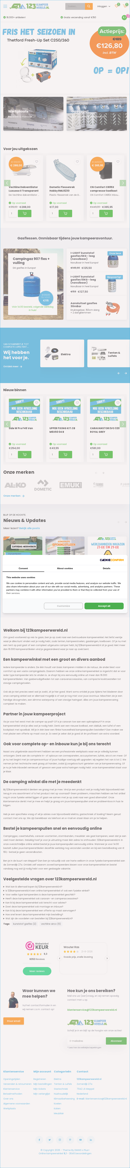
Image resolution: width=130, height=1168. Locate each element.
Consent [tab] (23, 568)
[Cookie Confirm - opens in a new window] (112, 560)
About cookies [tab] (65, 568)
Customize (63, 606)
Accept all (104, 606)
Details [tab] (106, 568)
